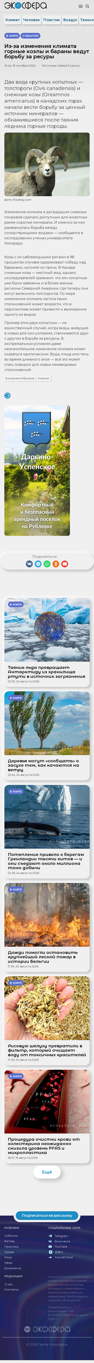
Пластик (51, 20)
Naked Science (69, 65)
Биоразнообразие (20, 378)
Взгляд (9, 1241)
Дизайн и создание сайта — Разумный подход (65, 1349)
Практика (11, 1246)
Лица (8, 1257)
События (10, 1235)
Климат (12, 20)
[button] (80, 6)
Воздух (70, 20)
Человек (31, 20)
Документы (12, 1268)
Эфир (8, 1262)
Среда (9, 1252)
